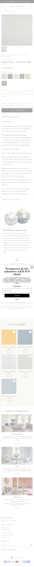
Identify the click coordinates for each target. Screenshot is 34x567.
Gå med (17, 295)
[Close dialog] (32, 267)
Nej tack (17, 299)
